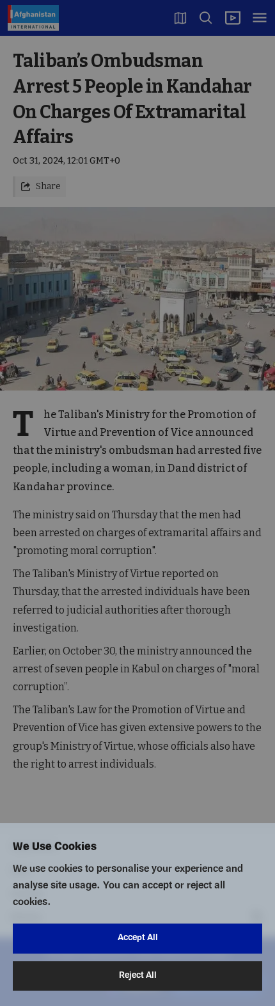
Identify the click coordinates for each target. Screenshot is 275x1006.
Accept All (138, 938)
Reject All (138, 975)
